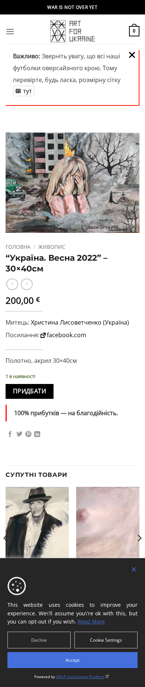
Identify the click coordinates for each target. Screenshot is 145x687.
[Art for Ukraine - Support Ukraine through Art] (72, 31)
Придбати (29, 391)
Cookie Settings (106, 640)
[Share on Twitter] (19, 434)
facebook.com (66, 335)
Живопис (51, 246)
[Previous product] (26, 284)
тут (27, 91)
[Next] (139, 553)
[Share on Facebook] (10, 434)
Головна (18, 246)
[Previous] (5, 553)
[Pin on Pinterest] (28, 434)
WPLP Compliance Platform (80, 676)
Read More (91, 621)
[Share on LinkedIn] (37, 434)
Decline (39, 640)
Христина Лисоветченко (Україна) (80, 322)
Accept (72, 660)
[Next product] (12, 284)
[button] (10, 31)
